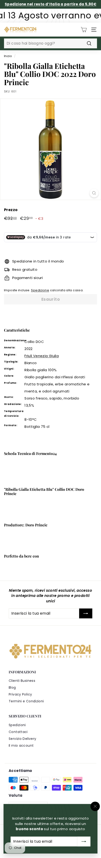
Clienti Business (22, 680)
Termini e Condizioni (26, 701)
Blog (12, 687)
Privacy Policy (20, 694)
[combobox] (50, 43)
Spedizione (40, 290)
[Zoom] (94, 193)
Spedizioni (17, 725)
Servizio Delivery (22, 738)
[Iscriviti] (83, 841)
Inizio (8, 56)
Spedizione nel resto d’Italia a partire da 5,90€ (50, 4)
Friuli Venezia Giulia (41, 355)
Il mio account (21, 745)
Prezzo (11, 209)
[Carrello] (83, 30)
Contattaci (18, 731)
